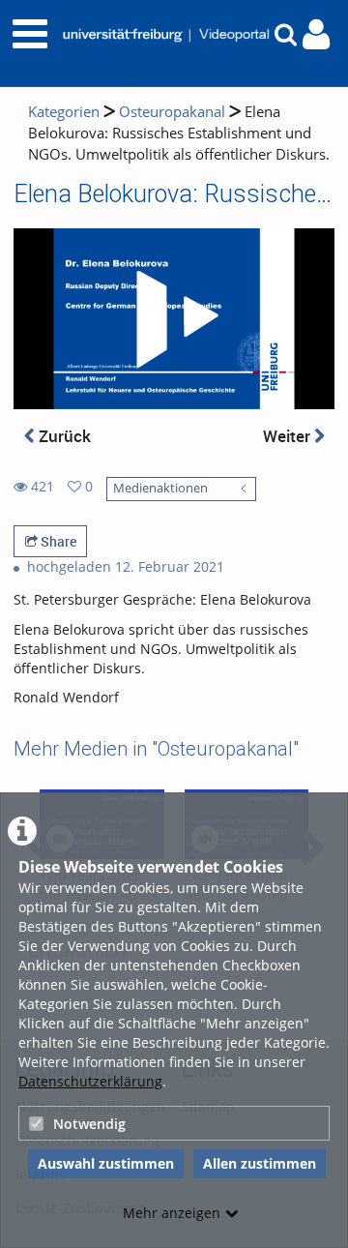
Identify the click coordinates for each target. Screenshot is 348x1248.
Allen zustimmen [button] (259, 1163)
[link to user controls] (316, 34)
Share (57, 541)
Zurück (63, 436)
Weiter (288, 436)
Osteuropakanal (172, 112)
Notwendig (89, 1123)
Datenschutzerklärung (90, 1081)
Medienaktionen (160, 488)
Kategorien (64, 112)
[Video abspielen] (174, 319)
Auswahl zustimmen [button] (106, 1163)
